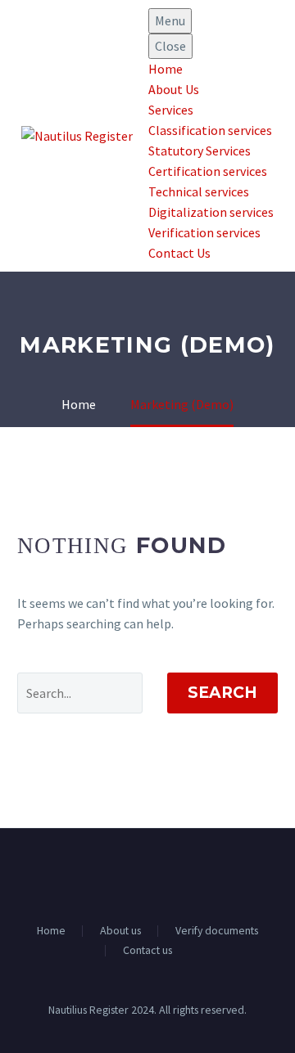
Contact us (147, 950)
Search (222, 692)
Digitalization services (211, 212)
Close (170, 46)
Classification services (210, 130)
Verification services (204, 232)
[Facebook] (136, 873)
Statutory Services (199, 150)
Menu (170, 20)
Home (165, 69)
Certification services (207, 171)
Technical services (198, 191)
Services (170, 109)
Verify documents (216, 931)
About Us (173, 89)
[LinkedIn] (158, 873)
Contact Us (179, 253)
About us (120, 931)
